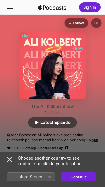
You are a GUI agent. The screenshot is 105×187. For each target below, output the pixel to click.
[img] (52, 7)
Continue (79, 177)
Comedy (29, 148)
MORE (93, 140)
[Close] (9, 159)
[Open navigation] (10, 7)
